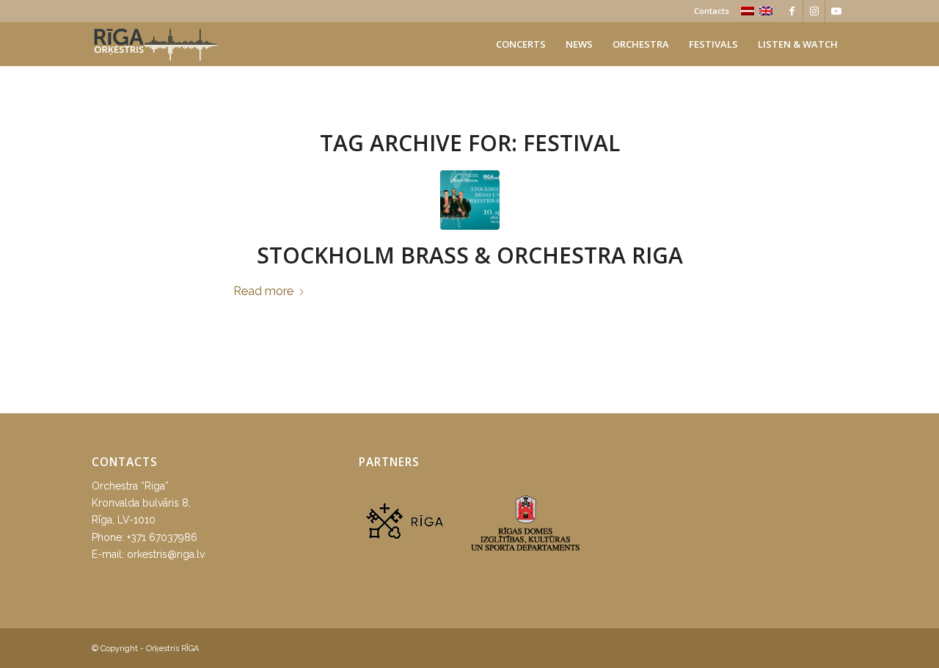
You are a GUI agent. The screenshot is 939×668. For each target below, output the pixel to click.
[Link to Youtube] (836, 11)
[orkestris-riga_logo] (156, 44)
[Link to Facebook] (792, 11)
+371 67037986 (162, 537)
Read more (263, 291)
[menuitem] (708, 11)
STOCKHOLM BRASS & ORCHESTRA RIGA (470, 255)
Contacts (711, 10)
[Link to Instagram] (814, 11)
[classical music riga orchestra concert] (470, 200)
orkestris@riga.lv (166, 554)
